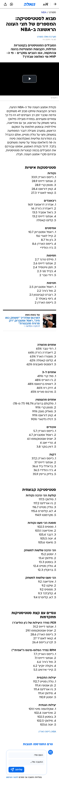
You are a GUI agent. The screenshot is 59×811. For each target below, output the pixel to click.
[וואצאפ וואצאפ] (11, 4)
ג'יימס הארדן (45, 732)
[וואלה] (29, 4)
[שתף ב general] (5, 4)
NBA (53, 732)
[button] (45, 4)
